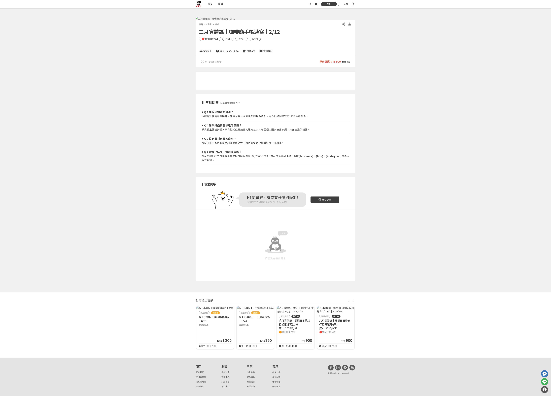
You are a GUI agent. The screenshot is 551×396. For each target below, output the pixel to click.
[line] (345, 367)
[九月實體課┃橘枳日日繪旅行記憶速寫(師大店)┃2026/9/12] (335, 309)
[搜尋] (310, 4)
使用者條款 (201, 376)
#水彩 (209, 24)
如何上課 (276, 372)
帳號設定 (276, 386)
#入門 (255, 38)
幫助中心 (225, 386)
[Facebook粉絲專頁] (331, 367)
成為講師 (251, 376)
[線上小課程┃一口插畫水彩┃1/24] (255, 308)
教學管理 (276, 381)
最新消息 (225, 372)
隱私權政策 (201, 381)
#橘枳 (228, 38)
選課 (201, 24)
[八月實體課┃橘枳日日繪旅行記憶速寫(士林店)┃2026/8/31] (295, 309)
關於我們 (200, 372)
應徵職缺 (251, 381)
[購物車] (316, 4)
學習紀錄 (276, 376)
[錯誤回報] (349, 24)
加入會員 (251, 372)
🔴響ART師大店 (210, 38)
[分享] (344, 24)
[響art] (198, 4)
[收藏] (202, 62)
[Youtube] (352, 367)
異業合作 (251, 386)
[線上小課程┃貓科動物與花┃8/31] (214, 308)
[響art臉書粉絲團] (544, 373)
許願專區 (225, 381)
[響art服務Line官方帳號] (544, 381)
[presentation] (348, 300)
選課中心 (225, 376)
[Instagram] (338, 367)
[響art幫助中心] (544, 389)
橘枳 (217, 24)
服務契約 (200, 386)
